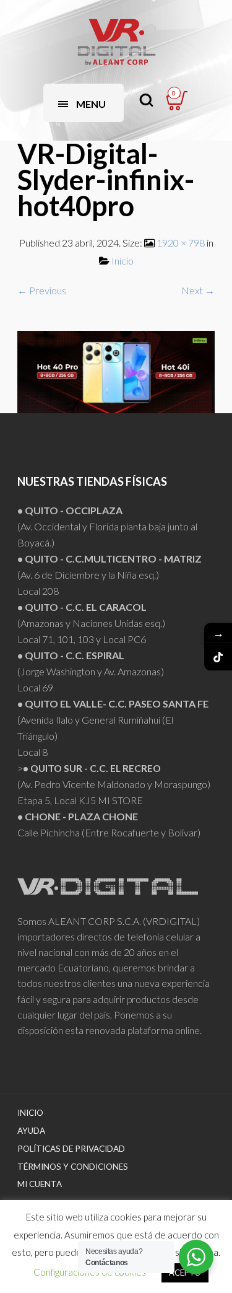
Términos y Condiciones (72, 1167)
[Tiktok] (218, 656)
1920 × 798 (181, 242)
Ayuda (31, 1131)
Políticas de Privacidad (71, 1149)
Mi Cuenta (39, 1184)
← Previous (41, 290)
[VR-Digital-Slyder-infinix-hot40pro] (116, 370)
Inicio (122, 260)
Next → (198, 290)
